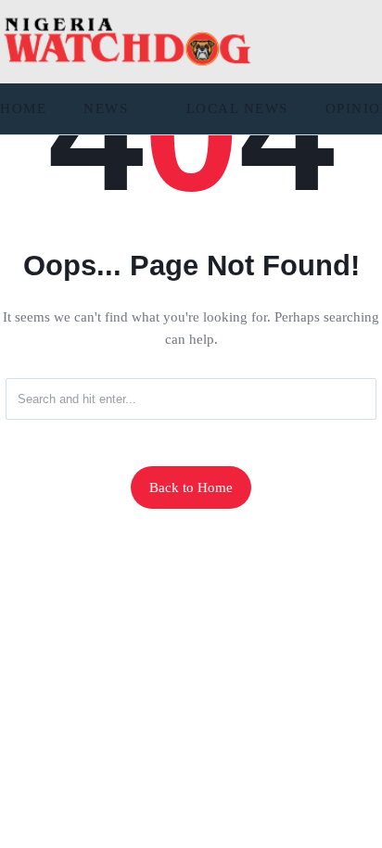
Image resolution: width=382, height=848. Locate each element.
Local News (237, 108)
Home (23, 108)
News (105, 108)
